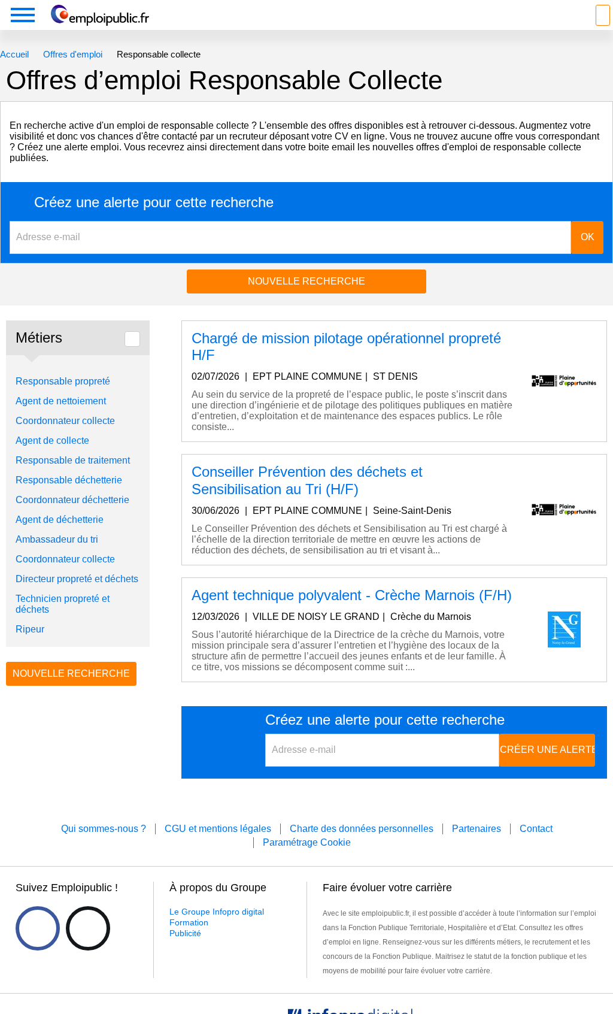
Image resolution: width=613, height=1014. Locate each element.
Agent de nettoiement (61, 401)
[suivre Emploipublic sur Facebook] (38, 928)
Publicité (185, 933)
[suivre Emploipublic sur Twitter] (88, 928)
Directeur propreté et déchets (77, 579)
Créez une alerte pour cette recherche (154, 202)
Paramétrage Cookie (307, 842)
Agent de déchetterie (60, 519)
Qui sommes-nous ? (103, 829)
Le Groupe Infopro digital (216, 911)
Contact (536, 829)
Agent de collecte (52, 440)
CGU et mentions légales (218, 829)
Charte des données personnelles (361, 829)
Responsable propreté (63, 381)
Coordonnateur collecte (65, 421)
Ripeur (30, 629)
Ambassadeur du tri (57, 539)
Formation (188, 922)
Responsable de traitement (73, 460)
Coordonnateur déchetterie (72, 500)
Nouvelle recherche (306, 281)
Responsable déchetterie (69, 480)
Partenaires (476, 829)
